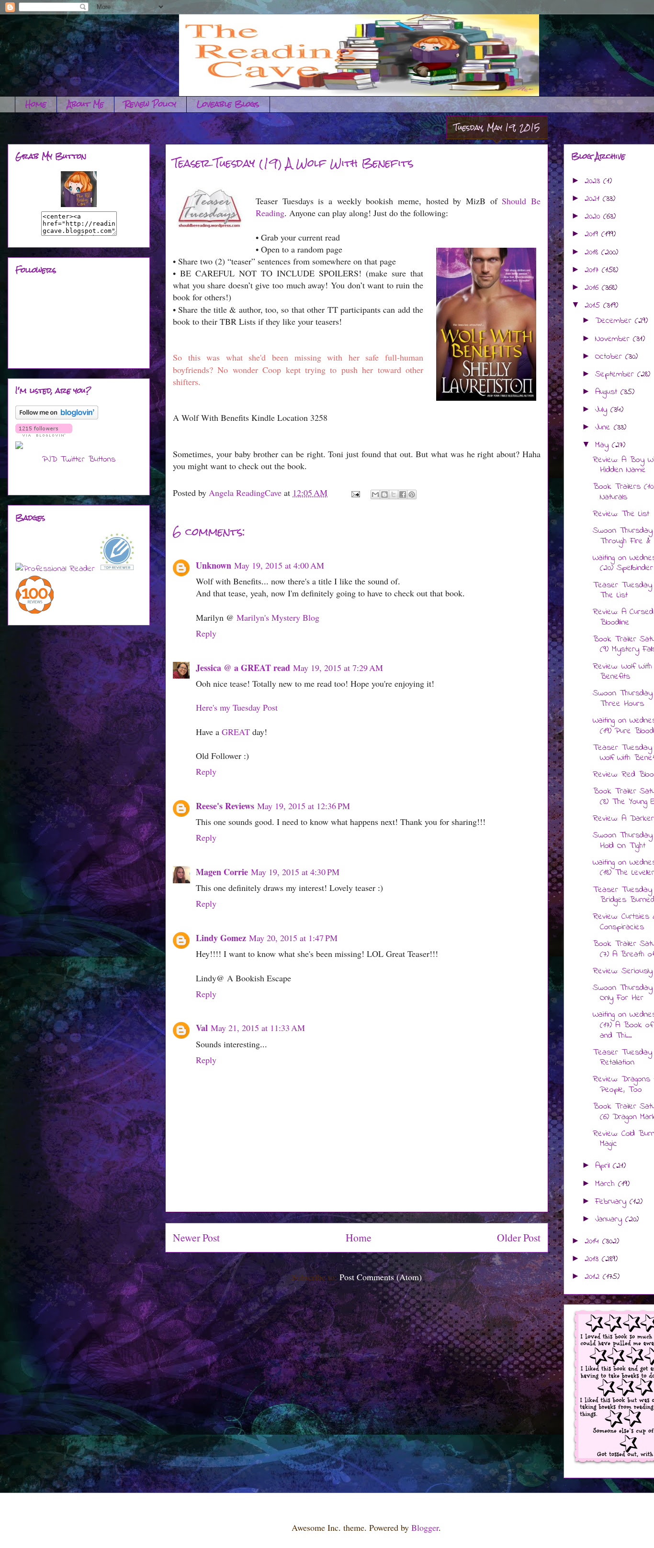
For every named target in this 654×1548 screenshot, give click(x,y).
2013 (593, 1259)
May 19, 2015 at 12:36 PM (303, 806)
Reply (206, 633)
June (604, 427)
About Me (85, 104)
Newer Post (196, 1237)
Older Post (519, 1237)
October (610, 357)
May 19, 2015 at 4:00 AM (279, 565)
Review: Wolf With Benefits (622, 671)
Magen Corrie (222, 872)
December (615, 321)
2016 (593, 288)
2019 (593, 234)
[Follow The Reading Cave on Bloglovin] (56, 417)
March (606, 1184)
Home (35, 104)
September (616, 374)
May (603, 445)
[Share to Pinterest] (412, 494)
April (604, 1166)
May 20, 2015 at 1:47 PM (293, 938)
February (612, 1202)
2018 (593, 252)
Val (202, 1027)
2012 (594, 1277)
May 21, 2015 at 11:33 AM (258, 1027)
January (610, 1219)
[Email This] (375, 494)
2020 (594, 216)
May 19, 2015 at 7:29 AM (338, 667)
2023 (594, 181)
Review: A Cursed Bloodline (623, 617)
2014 (593, 1241)
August (607, 392)
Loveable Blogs (228, 104)
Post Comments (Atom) (380, 1277)
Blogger (425, 1527)
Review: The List (621, 514)
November (614, 339)
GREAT (236, 731)
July (602, 410)
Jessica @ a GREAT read (243, 667)
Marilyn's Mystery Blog (278, 617)
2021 (594, 199)
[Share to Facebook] (402, 494)
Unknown (213, 565)
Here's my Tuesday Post (237, 707)
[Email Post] (354, 492)
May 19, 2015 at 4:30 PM (295, 872)
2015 (594, 305)
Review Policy (150, 104)
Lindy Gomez (221, 938)
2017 (593, 270)
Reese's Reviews (225, 806)
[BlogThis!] (384, 494)
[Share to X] (393, 494)
